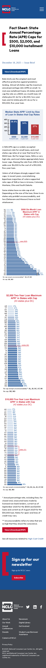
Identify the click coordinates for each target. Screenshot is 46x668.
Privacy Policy (7, 644)
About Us (6, 619)
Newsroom (23, 619)
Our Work (6, 622)
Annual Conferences (7, 627)
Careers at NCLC (9, 638)
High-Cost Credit (35, 538)
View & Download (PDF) (15, 71)
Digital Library (24, 622)
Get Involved (24, 626)
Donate (5, 632)
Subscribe (18, 577)
